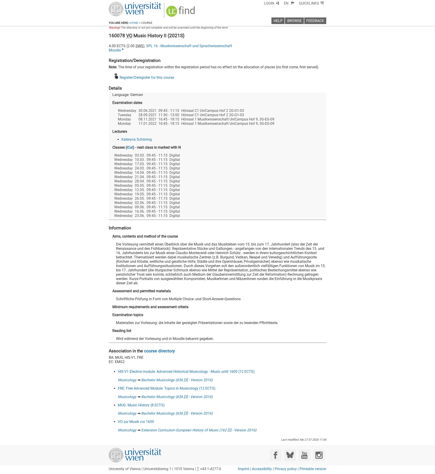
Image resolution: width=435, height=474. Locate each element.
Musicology (127, 380)
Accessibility (262, 469)
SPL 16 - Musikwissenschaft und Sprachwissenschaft (189, 46)
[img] (181, 13)
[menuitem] (289, 3)
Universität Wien (124, 4)
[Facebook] (275, 455)
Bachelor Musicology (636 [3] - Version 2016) (177, 380)
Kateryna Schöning (136, 139)
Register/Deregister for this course (147, 77)
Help (278, 21)
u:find (133, 23)
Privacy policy (286, 469)
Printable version (313, 469)
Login (269, 3)
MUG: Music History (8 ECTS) (141, 405)
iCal (130, 147)
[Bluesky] (290, 455)
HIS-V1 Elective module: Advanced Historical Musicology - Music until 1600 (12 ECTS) (186, 371)
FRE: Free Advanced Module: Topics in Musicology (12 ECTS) (166, 388)
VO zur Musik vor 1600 (136, 422)
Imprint (243, 469)
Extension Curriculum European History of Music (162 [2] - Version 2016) (198, 430)
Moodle (115, 50)
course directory (159, 351)
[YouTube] (304, 455)
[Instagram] (319, 455)
